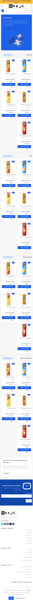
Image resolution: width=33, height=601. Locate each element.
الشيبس (23, 75)
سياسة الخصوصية (27, 566)
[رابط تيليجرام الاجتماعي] (2, 524)
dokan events (29, 552)
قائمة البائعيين (28, 574)
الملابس (30, 532)
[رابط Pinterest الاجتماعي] (8, 524)
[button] (24, 84)
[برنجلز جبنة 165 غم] (8, 97)
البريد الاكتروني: (28, 493)
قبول (11, 598)
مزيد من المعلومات (19, 598)
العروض (30, 549)
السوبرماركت (29, 530)
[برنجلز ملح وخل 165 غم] (8, 66)
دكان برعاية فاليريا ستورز (26, 560)
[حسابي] (1, 6)
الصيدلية (30, 538)
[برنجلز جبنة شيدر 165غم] (24, 97)
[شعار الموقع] (16, 6)
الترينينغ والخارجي (28, 535)
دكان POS (30, 577)
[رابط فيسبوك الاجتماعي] (13, 524)
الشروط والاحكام (28, 569)
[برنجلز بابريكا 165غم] (24, 66)
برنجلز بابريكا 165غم (27, 73)
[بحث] (2, 10)
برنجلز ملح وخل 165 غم (10, 73)
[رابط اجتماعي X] (10, 524)
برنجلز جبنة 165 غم (11, 104)
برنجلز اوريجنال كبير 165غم (25, 135)
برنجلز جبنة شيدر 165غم (25, 104)
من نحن (30, 555)
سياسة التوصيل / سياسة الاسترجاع (24, 572)
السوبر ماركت (28, 75)
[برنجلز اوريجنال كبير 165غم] (24, 128)
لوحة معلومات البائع (27, 557)
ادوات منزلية (29, 540)
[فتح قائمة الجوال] (31, 6)
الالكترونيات (29, 543)
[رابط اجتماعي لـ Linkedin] (5, 524)
